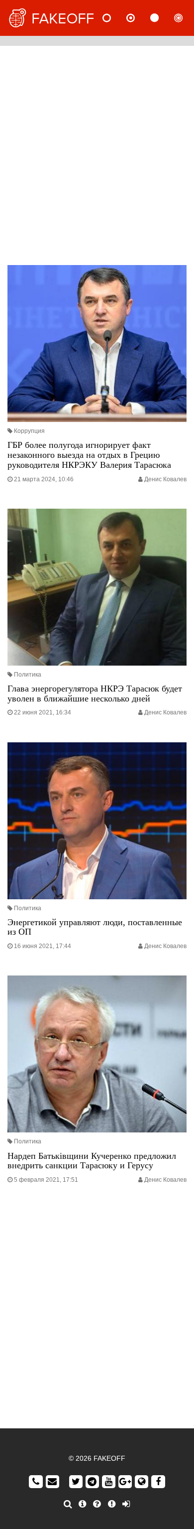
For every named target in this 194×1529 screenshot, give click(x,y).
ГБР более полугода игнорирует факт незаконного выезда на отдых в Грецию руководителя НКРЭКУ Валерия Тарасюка (89, 455)
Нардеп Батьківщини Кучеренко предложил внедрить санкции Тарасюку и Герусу (91, 1161)
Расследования (187, 17)
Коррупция (29, 430)
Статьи (163, 17)
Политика (27, 674)
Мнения (139, 17)
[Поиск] (68, 1504)
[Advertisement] (97, 153)
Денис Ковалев (165, 479)
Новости (115, 17)
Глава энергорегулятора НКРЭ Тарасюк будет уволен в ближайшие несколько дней (94, 693)
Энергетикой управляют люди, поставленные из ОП (94, 927)
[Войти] (126, 1504)
